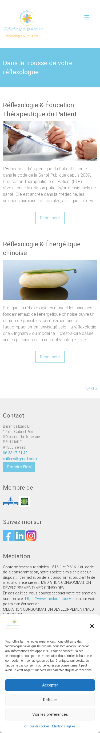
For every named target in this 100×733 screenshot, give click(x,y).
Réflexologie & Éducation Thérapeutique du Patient (40, 109)
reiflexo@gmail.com (20, 459)
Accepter (50, 685)
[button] (92, 626)
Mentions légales (63, 726)
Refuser (50, 699)
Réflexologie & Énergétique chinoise (42, 248)
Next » (91, 388)
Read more (50, 217)
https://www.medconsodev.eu (50, 599)
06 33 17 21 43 (15, 453)
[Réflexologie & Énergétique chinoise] (50, 280)
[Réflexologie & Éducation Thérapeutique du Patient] (50, 141)
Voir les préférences (50, 714)
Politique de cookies (35, 726)
